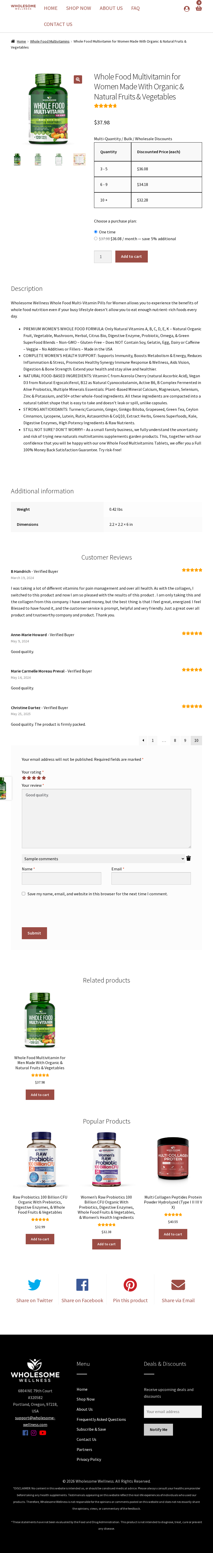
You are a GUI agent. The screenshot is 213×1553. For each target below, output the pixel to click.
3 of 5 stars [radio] (34, 778)
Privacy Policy (89, 1459)
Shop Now (78, 8)
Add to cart (131, 256)
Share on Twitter (34, 1300)
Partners (84, 1449)
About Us (111, 8)
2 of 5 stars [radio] (29, 778)
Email (117, 868)
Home (51, 8)
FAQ (135, 8)
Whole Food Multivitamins (50, 41)
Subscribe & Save (91, 1429)
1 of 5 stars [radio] (24, 778)
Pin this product (130, 1300)
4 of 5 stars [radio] (39, 778)
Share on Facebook (82, 1300)
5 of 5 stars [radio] (44, 778)
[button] (78, 79)
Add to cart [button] (40, 1094)
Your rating (33, 772)
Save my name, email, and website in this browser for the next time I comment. (98, 893)
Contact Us (58, 24)
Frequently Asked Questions (101, 1419)
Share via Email (178, 1300)
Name (28, 868)
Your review (33, 785)
